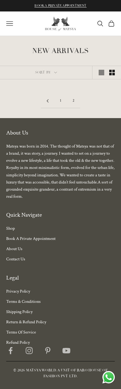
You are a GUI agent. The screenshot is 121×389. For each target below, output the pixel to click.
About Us (14, 249)
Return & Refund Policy (26, 322)
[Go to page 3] (47, 101)
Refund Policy (18, 342)
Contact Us (15, 259)
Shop (10, 228)
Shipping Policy (19, 312)
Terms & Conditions (23, 301)
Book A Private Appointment (60, 5)
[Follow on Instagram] (29, 350)
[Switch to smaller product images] (112, 72)
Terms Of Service (21, 332)
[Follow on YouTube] (66, 350)
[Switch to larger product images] (101, 72)
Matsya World (41, 370)
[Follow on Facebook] (10, 350)
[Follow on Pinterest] (47, 350)
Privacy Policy (18, 291)
